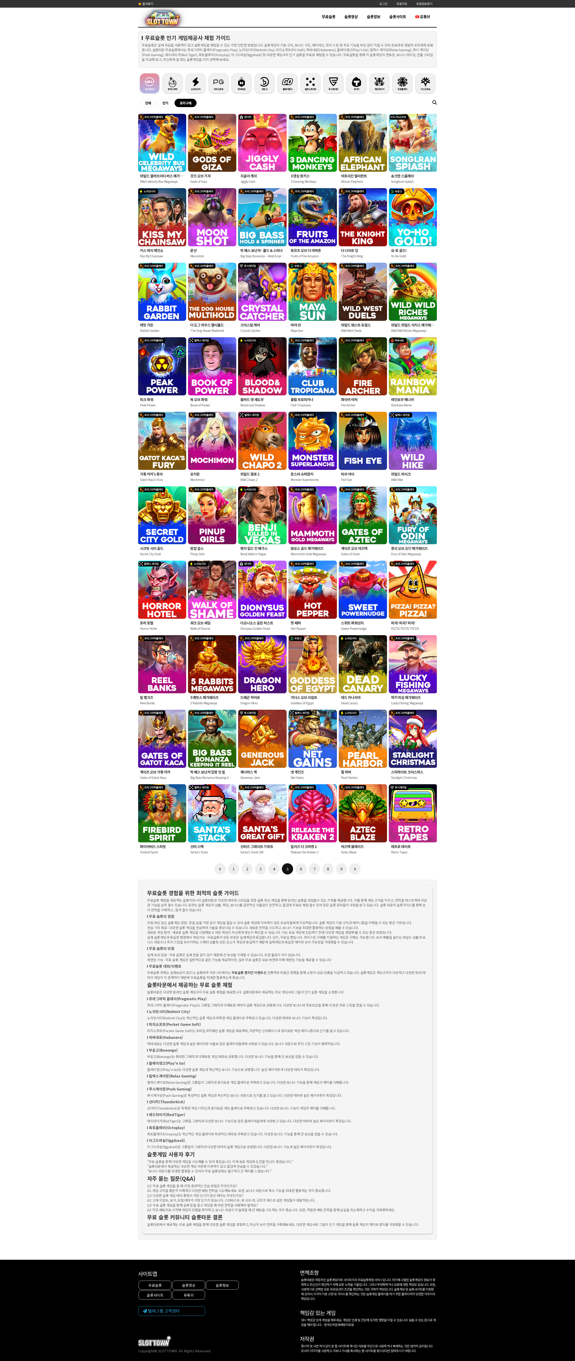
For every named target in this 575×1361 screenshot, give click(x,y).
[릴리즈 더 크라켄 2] (312, 813)
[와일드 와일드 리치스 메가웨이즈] (413, 291)
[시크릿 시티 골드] (162, 515)
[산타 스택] (212, 813)
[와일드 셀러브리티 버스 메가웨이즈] (162, 143)
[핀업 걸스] (212, 515)
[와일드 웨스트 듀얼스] (363, 291)
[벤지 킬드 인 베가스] (262, 515)
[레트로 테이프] (413, 813)
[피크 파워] (162, 366)
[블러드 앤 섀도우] (262, 366)
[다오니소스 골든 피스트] (262, 589)
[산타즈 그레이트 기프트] (262, 813)
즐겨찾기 (147, 4)
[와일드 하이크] (413, 440)
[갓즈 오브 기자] (212, 143)
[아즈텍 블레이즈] (363, 813)
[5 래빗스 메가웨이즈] (212, 664)
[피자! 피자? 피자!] (413, 589)
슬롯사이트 (397, 16)
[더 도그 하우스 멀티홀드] (212, 291)
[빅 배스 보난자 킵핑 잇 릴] (212, 738)
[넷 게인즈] (312, 738)
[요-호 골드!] (413, 217)
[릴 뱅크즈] (162, 664)
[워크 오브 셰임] (212, 589)
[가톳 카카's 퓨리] (162, 440)
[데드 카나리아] (363, 664)
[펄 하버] (363, 738)
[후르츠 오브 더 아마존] (312, 217)
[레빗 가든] (162, 291)
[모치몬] (212, 440)
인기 (165, 103)
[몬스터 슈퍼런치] (312, 440)
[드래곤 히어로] (262, 664)
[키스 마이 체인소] (162, 217)
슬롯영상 (351, 16)
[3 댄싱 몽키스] (312, 143)
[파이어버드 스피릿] (162, 813)
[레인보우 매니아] (413, 366)
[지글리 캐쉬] (262, 143)
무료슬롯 (328, 16)
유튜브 (424, 16)
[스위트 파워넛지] (363, 589)
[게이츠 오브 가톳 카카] (162, 738)
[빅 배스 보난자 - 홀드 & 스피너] (262, 217)
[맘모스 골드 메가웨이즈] (312, 515)
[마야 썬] (312, 291)
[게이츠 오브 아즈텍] (363, 515)
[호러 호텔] (162, 589)
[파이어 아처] (363, 366)
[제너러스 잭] (262, 738)
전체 (148, 103)
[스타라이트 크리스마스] (413, 738)
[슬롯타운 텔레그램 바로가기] (171, 1311)
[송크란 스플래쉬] (413, 143)
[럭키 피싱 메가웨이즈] (413, 664)
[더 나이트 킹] (363, 217)
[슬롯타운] (162, 20)
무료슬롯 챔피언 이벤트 (247, 972)
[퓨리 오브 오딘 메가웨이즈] (413, 515)
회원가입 (401, 4)
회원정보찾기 (424, 4)
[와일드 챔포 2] (262, 440)
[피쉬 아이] (363, 440)
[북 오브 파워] (212, 366)
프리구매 (185, 103)
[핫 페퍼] (312, 589)
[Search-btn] (434, 102)
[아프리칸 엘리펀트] (363, 143)
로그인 (383, 4)
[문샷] (212, 217)
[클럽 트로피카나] (312, 366)
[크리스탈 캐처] (262, 291)
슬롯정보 (373, 16)
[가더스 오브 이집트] (312, 664)
